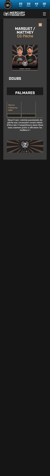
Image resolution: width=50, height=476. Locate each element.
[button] (44, 14)
